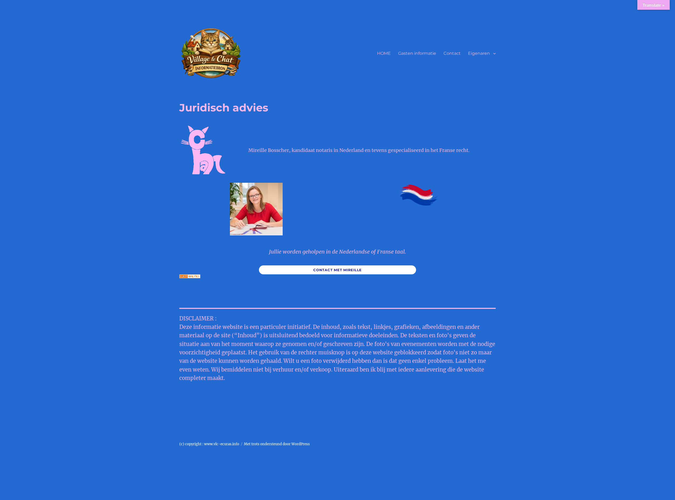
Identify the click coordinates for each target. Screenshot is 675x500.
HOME (384, 53)
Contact (452, 53)
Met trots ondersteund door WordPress (277, 444)
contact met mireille (337, 270)
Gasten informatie (417, 53)
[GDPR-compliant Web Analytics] (337, 276)
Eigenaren (479, 53)
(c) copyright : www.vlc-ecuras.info (209, 444)
